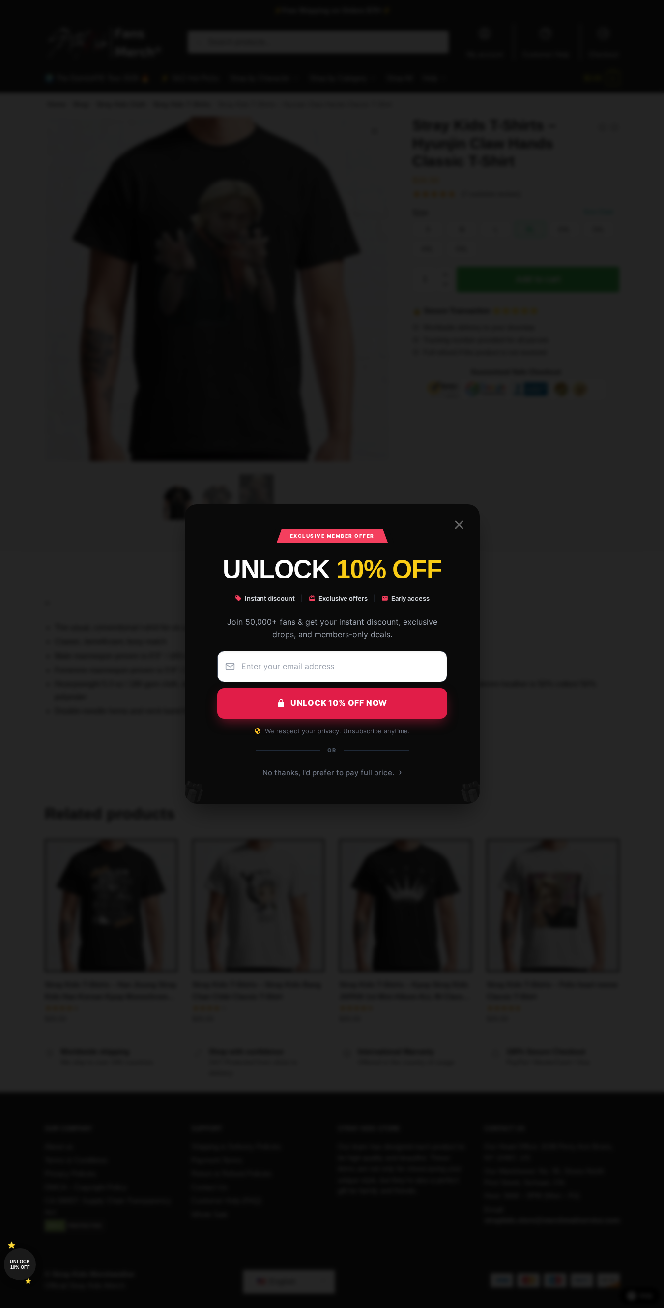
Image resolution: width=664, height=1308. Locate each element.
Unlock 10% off (20, 1264)
